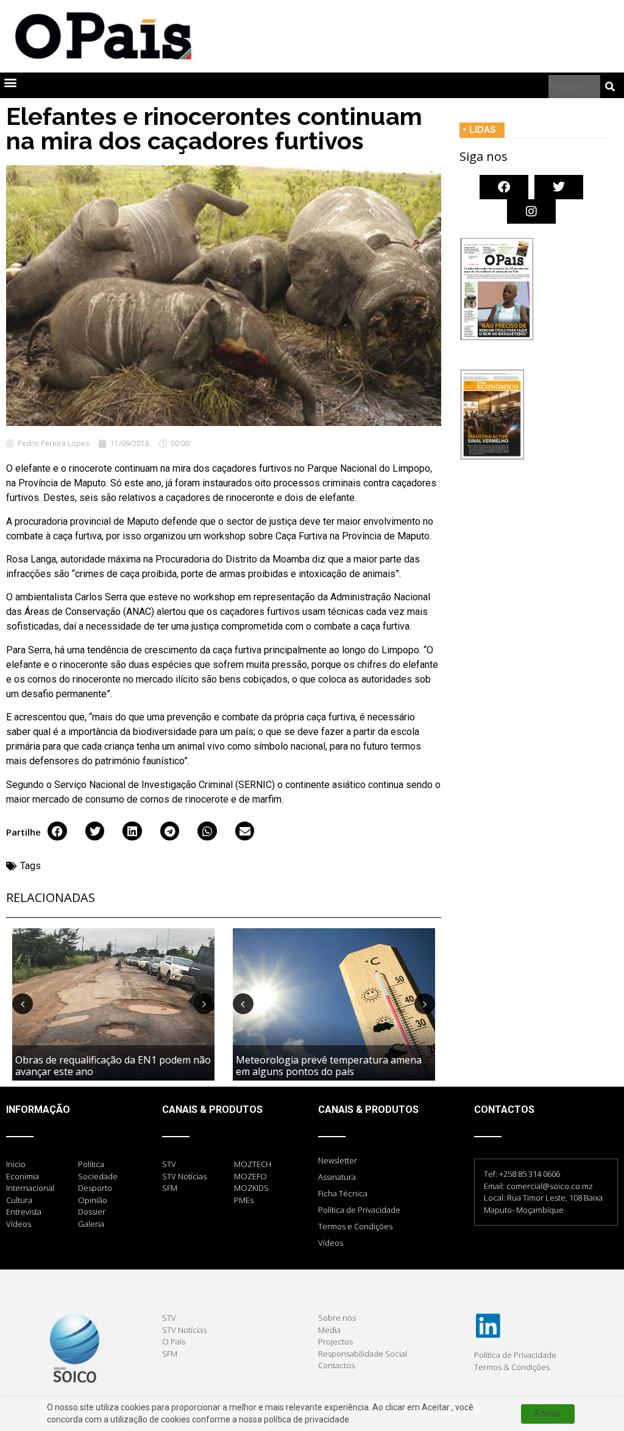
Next (204, 1003)
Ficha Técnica (342, 1193)
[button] (10, 83)
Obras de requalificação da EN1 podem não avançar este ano (113, 1065)
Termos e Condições (355, 1226)
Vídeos (330, 1242)
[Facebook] (504, 187)
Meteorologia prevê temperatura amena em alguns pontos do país (329, 1065)
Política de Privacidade (359, 1209)
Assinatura (337, 1176)
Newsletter (337, 1160)
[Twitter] (558, 187)
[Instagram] (531, 211)
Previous (22, 1003)
